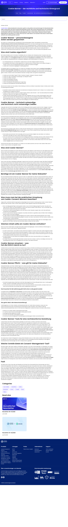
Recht (22, 389)
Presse (11, 389)
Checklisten (14, 386)
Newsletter (5, 389)
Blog (20, 13)
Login (44, 2)
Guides (20, 386)
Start (17, 13)
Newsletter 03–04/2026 (8, 432)
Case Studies (6, 386)
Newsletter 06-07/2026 (8, 411)
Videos (4, 392)
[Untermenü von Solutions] (28, 2)
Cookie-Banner (4, 28)
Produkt (24, 13)
